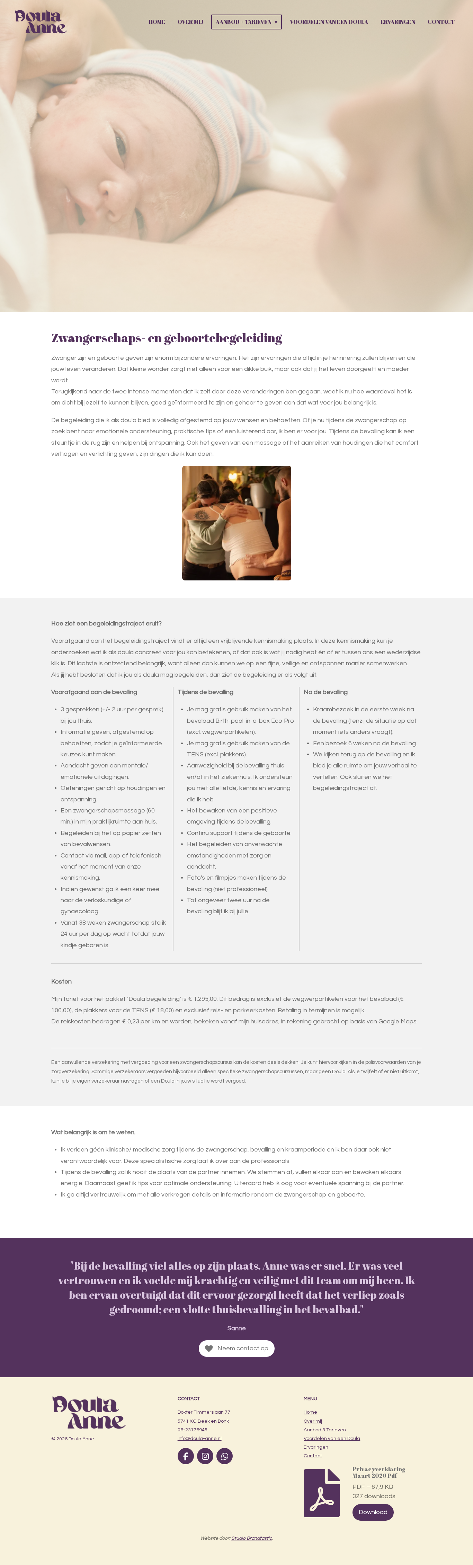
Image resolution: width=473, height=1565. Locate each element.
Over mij (313, 1421)
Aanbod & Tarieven (325, 1430)
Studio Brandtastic (251, 1538)
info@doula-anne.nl (200, 1438)
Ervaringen (316, 1447)
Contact (313, 1455)
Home (310, 1412)
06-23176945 (192, 1430)
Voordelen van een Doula (332, 1438)
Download (373, 1512)
